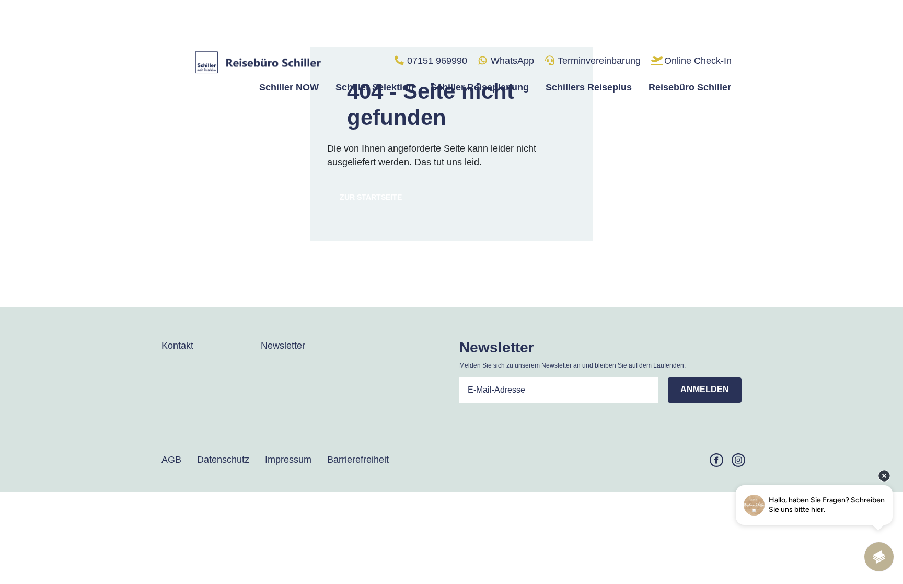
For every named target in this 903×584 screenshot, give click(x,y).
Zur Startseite (371, 197)
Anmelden (704, 389)
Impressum (288, 459)
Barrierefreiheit (358, 459)
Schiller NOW (289, 87)
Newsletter (283, 345)
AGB (171, 459)
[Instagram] (738, 460)
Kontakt (177, 345)
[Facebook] (716, 460)
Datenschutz (223, 459)
